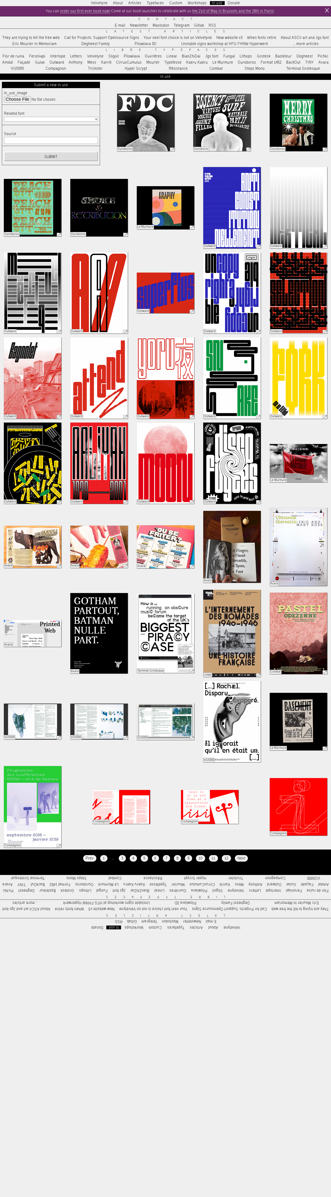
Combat (216, 68)
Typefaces (155, 3)
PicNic (323, 56)
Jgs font (212, 56)
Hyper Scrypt (136, 68)
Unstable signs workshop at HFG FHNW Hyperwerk (224, 44)
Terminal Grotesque (303, 68)
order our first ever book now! (85, 11)
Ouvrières (153, 56)
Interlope (58, 56)
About (118, 3)
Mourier (153, 62)
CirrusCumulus (129, 62)
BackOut (293, 62)
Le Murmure (223, 62)
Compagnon (56, 68)
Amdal (7, 62)
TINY (309, 62)
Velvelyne (95, 56)
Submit (50, 157)
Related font (14, 114)
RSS (212, 25)
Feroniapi (37, 56)
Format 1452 (271, 62)
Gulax (40, 62)
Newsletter (139, 25)
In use (217, 3)
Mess (91, 62)
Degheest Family (95, 44)
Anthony (76, 62)
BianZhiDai (191, 56)
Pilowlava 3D (145, 44)
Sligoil (113, 56)
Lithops (246, 56)
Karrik (106, 62)
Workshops (197, 3)
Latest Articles (168, 31)
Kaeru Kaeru (197, 62)
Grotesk (263, 56)
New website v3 (229, 38)
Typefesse (173, 62)
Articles (134, 3)
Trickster (95, 68)
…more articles (306, 44)
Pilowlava (132, 56)
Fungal (229, 56)
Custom (175, 3)
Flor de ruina (13, 56)
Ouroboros (247, 62)
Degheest (305, 56)
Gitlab (199, 25)
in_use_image (15, 93)
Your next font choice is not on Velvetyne (178, 38)
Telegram (182, 25)
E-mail (120, 25)
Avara (324, 62)
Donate (234, 3)
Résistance (178, 68)
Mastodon (161, 25)
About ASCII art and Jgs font (305, 38)
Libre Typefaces (169, 50)
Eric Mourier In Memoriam (34, 44)
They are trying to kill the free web (31, 38)
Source (10, 134)
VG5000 (17, 68)
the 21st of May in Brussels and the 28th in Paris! (233, 11)
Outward (57, 62)
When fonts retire (261, 38)
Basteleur (283, 56)
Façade (24, 62)
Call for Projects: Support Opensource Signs (101, 38)
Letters (76, 56)
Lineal (172, 56)
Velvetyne (99, 3)
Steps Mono (255, 68)
